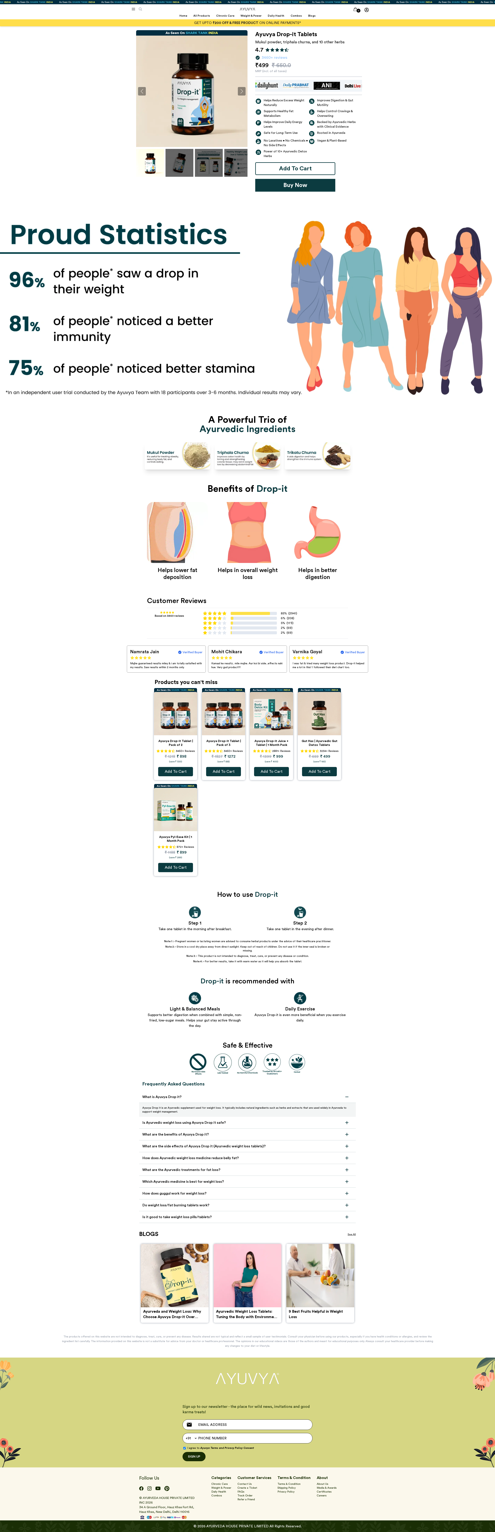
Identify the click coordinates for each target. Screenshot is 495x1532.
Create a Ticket (247, 1488)
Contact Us (244, 1484)
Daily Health (218, 1491)
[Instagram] (149, 1488)
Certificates (324, 1491)
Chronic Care (219, 1484)
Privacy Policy (285, 1491)
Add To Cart (176, 772)
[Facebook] (141, 1488)
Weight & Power (221, 1488)
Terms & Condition (288, 1484)
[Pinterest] (166, 1488)
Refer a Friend (246, 1499)
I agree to (220, 1448)
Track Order (245, 1495)
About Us (322, 1484)
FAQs (240, 1491)
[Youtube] (157, 1488)
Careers (322, 1495)
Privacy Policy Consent (239, 1448)
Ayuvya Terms (209, 1448)
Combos (216, 1495)
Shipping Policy (286, 1488)
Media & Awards (327, 1488)
